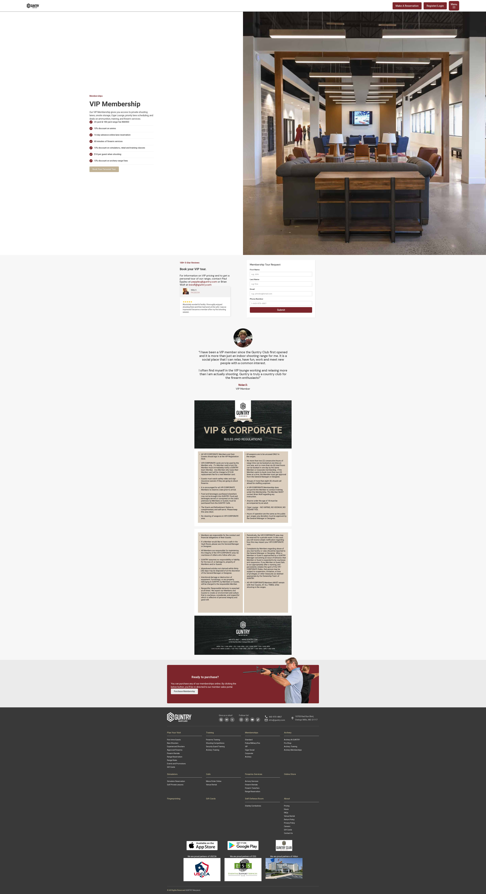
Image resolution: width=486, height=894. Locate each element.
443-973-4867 (275, 717)
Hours (286, 809)
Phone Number (256, 299)
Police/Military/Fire (252, 743)
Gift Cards (171, 767)
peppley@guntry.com (204, 281)
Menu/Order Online (213, 781)
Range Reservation (174, 757)
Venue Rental (211, 785)
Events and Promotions (176, 764)
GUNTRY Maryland (193, 890)
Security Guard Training (215, 747)
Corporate (249, 753)
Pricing (286, 806)
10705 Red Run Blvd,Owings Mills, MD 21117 (306, 718)
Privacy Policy (289, 823)
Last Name (254, 279)
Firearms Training (213, 740)
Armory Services (251, 781)
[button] (454, 6)
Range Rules (172, 760)
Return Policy (289, 819)
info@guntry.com (277, 720)
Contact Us (288, 833)
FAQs (286, 813)
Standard (248, 740)
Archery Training (212, 750)
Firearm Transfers (252, 788)
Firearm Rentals (173, 753)
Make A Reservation (407, 5)
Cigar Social (249, 750)
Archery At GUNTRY (292, 740)
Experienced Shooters (176, 747)
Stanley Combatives (253, 806)
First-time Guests (174, 740)
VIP (246, 747)
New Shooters (172, 743)
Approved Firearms (174, 750)
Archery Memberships (293, 750)
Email (252, 289)
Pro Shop (287, 743)
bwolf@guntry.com (200, 284)
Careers (287, 826)
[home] (33, 6)
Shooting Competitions (215, 743)
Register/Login (435, 5)
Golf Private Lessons (175, 785)
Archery (248, 757)
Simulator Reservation (176, 781)
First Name (255, 269)
